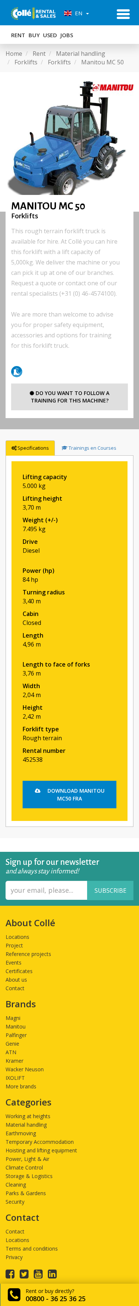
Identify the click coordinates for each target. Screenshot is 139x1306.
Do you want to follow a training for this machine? (70, 396)
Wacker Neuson (25, 1069)
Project (14, 945)
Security (15, 1201)
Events (13, 962)
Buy (34, 35)
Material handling (26, 1124)
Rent (18, 35)
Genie (12, 1043)
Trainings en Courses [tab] (92, 448)
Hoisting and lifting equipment (41, 1150)
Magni (13, 1017)
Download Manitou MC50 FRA (75, 794)
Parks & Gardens (26, 1193)
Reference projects (28, 953)
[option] (69, 142)
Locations (17, 936)
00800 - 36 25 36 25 (56, 1298)
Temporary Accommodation (40, 1141)
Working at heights (28, 1116)
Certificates (19, 971)
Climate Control (24, 1167)
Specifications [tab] (33, 448)
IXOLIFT (15, 1077)
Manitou (16, 1026)
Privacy (14, 1257)
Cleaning (16, 1184)
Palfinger (16, 1035)
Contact (15, 988)
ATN (11, 1052)
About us (16, 979)
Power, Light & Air (27, 1158)
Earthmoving (21, 1133)
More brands (21, 1086)
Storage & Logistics (29, 1176)
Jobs (66, 35)
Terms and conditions (32, 1248)
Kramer (14, 1060)
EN (77, 13)
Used (50, 35)
